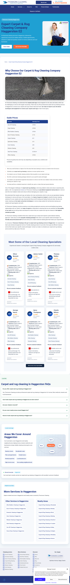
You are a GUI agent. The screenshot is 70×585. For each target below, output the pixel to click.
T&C (36, 567)
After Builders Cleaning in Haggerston (16, 505)
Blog (36, 560)
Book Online (7, 46)
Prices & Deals (45, 7)
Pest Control (22, 565)
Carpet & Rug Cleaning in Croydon (47, 523)
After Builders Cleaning (25, 558)
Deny (51, 579)
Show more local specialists (35, 365)
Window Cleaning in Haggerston (14, 519)
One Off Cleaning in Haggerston (14, 527)
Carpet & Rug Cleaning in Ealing (46, 527)
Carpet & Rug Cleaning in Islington (47, 531)
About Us (29, 7)
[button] (67, 569)
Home (12, 7)
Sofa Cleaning (8, 567)
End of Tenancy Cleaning (10, 558)
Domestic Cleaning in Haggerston (15, 512)
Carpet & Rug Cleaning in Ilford (46, 512)
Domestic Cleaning (9, 556)
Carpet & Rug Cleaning (10, 560)
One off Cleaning (8, 554)
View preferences (62, 579)
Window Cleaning (8, 565)
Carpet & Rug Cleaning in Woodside (47, 505)
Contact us (37, 565)
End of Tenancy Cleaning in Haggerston (16, 508)
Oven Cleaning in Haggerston (14, 516)
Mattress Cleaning (9, 569)
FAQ (36, 7)
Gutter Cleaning (23, 560)
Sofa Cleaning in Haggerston (14, 523)
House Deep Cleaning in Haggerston (15, 531)
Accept (40, 579)
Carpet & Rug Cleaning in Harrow (47, 538)
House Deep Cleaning (24, 554)
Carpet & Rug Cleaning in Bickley (47, 508)
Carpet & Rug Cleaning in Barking (47, 516)
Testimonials (55, 7)
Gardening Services (24, 563)
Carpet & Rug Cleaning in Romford (47, 519)
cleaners (22, 190)
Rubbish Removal (24, 567)
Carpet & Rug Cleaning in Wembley (47, 534)
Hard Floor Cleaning (24, 556)
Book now (43, 2)
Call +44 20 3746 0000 (21, 46)
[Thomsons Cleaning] (15, 2)
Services (20, 7)
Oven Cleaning (8, 563)
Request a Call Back (35, 11)
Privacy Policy (48, 582)
